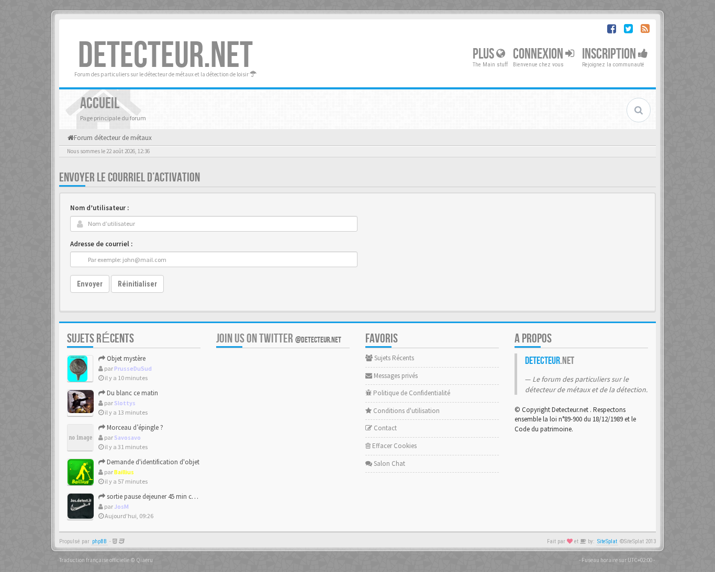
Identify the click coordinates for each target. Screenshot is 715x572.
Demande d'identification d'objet (152, 461)
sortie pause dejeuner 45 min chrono (157, 496)
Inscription (610, 54)
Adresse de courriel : (101, 243)
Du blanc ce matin (131, 392)
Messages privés (395, 375)
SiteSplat (607, 541)
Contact (384, 428)
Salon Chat (388, 463)
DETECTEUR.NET (165, 56)
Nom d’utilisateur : (99, 207)
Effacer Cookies (394, 445)
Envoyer (90, 284)
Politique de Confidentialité (411, 392)
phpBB (99, 541)
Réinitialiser (137, 284)
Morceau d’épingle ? (134, 427)
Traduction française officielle (94, 560)
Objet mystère (125, 358)
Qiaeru (144, 560)
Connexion (539, 54)
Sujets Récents (393, 357)
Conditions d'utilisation (406, 410)
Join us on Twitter (278, 338)
